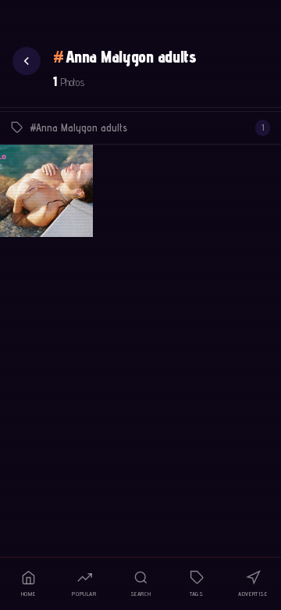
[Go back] (26, 61)
